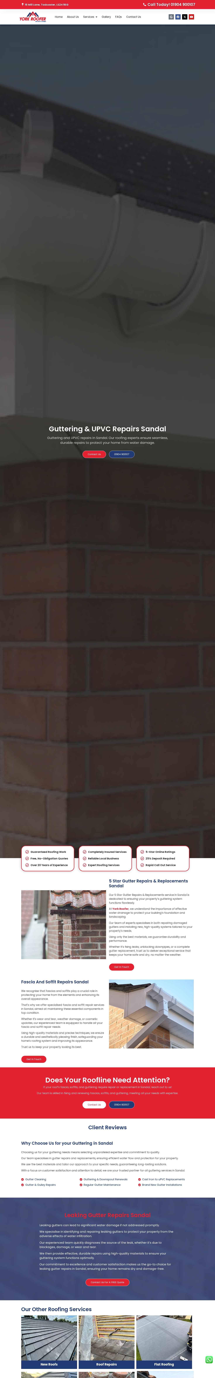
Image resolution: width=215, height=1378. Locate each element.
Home (59, 17)
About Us (73, 17)
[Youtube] (191, 17)
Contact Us (133, 17)
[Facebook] (178, 17)
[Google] (171, 17)
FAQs (118, 17)
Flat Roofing (164, 1364)
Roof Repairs (106, 1364)
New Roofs (49, 1364)
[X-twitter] (184, 17)
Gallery (106, 17)
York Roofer (120, 909)
